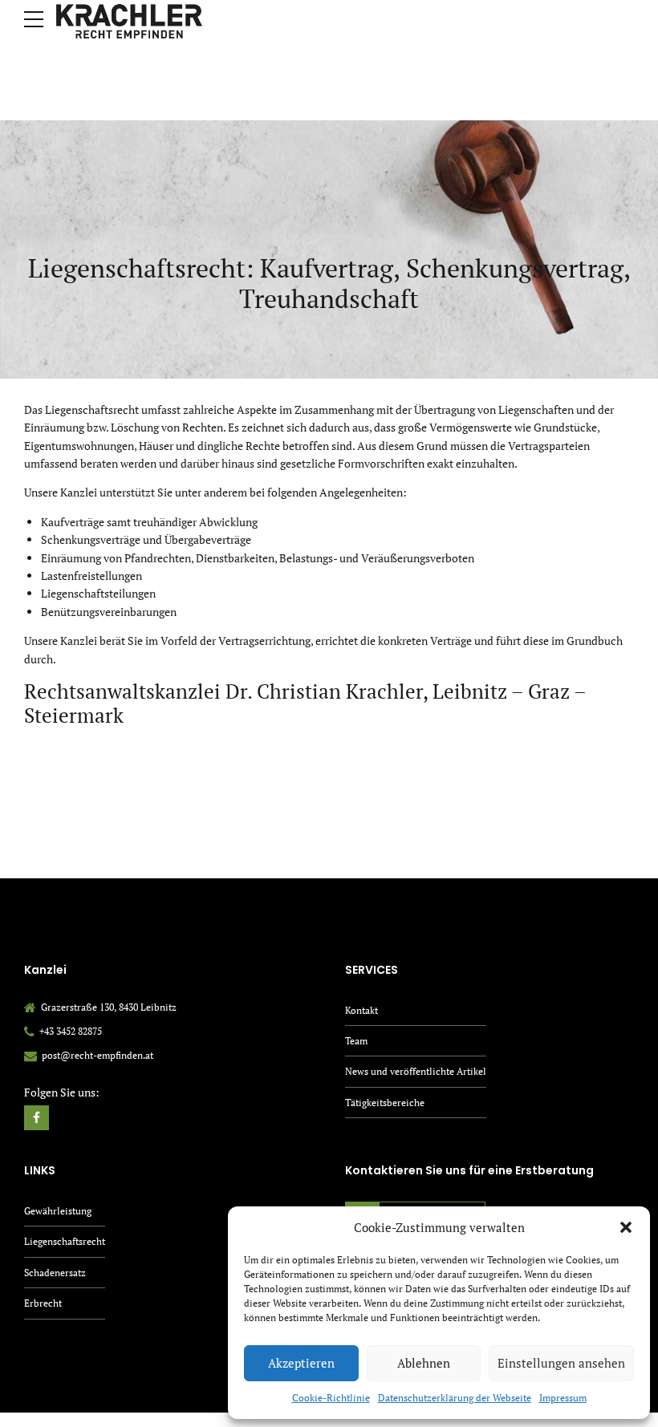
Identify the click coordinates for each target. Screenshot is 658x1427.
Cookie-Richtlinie (331, 1398)
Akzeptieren (301, 1363)
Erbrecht (43, 1303)
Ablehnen (423, 1363)
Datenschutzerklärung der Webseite (454, 1398)
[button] (626, 1227)
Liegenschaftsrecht (64, 1241)
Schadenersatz (55, 1272)
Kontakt (361, 1010)
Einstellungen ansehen (561, 1363)
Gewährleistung (57, 1211)
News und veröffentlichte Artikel (415, 1071)
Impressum (563, 1398)
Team (356, 1041)
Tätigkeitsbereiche (384, 1102)
